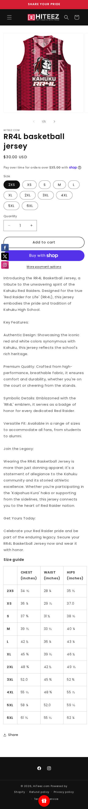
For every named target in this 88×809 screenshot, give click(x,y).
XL (10, 195)
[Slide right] (54, 121)
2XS (11, 184)
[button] (9, 17)
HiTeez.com (41, 786)
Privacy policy (64, 792)
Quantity (10, 216)
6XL (30, 205)
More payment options (44, 267)
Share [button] (13, 734)
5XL (11, 205)
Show (44, 801)
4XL (64, 195)
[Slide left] (34, 121)
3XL (46, 195)
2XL (28, 195)
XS (29, 184)
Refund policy (39, 792)
